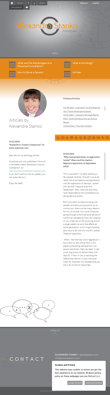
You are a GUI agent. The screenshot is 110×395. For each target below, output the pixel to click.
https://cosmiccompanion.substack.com (27, 171)
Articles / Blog (16, 7)
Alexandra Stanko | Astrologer (53, 30)
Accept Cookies (74, 383)
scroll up (55, 331)
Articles (77, 72)
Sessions (42, 3)
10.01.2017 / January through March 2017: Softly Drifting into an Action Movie (81, 119)
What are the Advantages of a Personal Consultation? (35, 65)
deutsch (84, 3)
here (98, 376)
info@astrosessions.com (67, 358)
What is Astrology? (83, 63)
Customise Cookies (94, 383)
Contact (20, 3)
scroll (55, 53)
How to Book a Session (30, 72)
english (95, 3)
